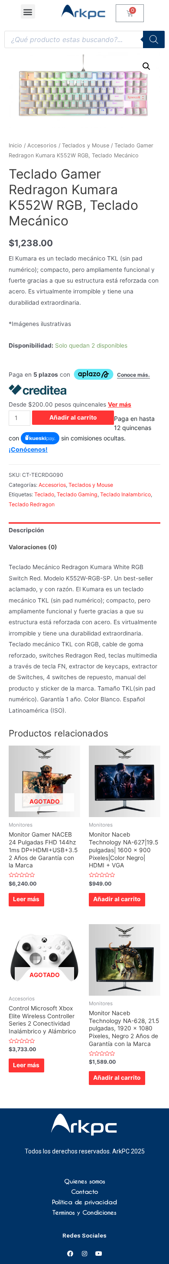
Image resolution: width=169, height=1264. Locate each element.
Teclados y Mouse (85, 145)
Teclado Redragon (32, 504)
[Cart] (130, 13)
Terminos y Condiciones (84, 1212)
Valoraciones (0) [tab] (33, 547)
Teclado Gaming (77, 494)
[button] (28, 11)
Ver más (119, 404)
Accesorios (42, 145)
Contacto (84, 1191)
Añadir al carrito (73, 417)
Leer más (26, 899)
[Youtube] (99, 1254)
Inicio (15, 145)
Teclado (44, 494)
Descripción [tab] (26, 530)
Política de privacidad (84, 1202)
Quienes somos (84, 1181)
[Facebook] (70, 1254)
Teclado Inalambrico (125, 494)
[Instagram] (84, 1254)
